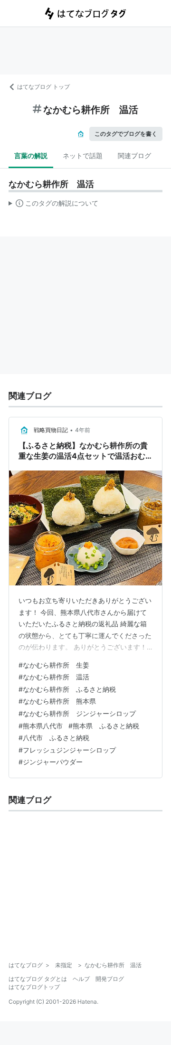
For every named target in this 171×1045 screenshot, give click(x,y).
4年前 (82, 429)
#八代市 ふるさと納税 (54, 738)
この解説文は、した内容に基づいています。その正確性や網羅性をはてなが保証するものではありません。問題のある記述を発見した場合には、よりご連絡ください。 (53, 205)
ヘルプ (81, 978)
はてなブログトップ (34, 986)
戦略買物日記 (51, 429)
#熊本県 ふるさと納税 (103, 726)
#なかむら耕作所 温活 (54, 677)
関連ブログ (134, 155)
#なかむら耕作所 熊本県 (57, 701)
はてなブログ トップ (43, 86)
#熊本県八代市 (41, 726)
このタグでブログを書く (126, 133)
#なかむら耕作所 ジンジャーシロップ (77, 713)
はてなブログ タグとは (38, 978)
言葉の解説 (31, 155)
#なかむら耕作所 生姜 (54, 665)
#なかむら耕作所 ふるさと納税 (67, 689)
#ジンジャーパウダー (51, 762)
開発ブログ (109, 978)
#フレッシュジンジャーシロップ (67, 750)
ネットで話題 (83, 155)
